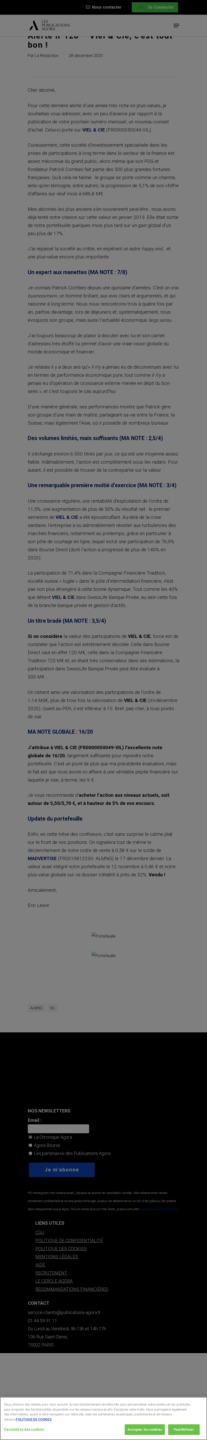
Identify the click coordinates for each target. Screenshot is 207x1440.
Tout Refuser (184, 1429)
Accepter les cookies (144, 1429)
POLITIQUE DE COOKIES (33, 1419)
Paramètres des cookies (24, 1429)
